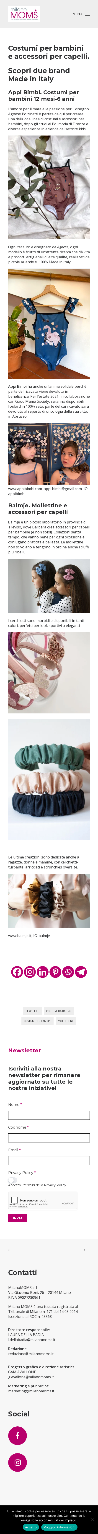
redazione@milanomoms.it (31, 1353)
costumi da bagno (58, 1011)
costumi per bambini (37, 1021)
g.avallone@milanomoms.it (31, 1376)
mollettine (65, 1021)
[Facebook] (17, 972)
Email (14, 1150)
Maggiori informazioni (59, 1527)
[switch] (12, 1180)
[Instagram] (30, 972)
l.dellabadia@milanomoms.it (31, 1339)
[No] (92, 1519)
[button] (87, 14)
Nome (15, 1104)
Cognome (18, 1127)
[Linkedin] (43, 972)
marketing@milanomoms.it (31, 1390)
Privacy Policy (22, 1173)
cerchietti (32, 1011)
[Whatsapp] (68, 972)
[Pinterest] (55, 972)
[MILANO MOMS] (24, 14)
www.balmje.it (19, 935)
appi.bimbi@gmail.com (63, 488)
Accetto (31, 1527)
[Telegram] (81, 972)
